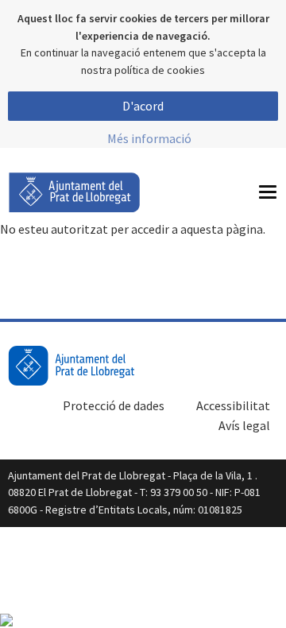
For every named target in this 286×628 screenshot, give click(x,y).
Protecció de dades (113, 405)
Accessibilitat (233, 405)
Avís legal (244, 425)
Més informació (149, 138)
